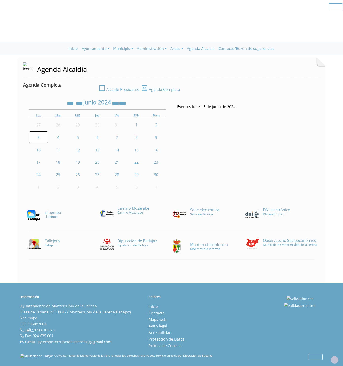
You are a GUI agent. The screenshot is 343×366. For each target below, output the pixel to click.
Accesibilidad (160, 332)
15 (136, 150)
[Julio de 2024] (122, 103)
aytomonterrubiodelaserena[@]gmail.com (75, 342)
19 (78, 162)
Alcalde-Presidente (119, 89)
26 (78, 174)
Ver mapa (28, 317)
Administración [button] (150, 48)
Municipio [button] (121, 48)
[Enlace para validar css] (300, 298)
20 (97, 162)
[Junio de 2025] (115, 103)
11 (58, 150)
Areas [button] (175, 48)
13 (97, 150)
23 (156, 162)
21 (117, 162)
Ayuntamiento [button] (94, 48)
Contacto (157, 313)
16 (156, 150)
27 (97, 174)
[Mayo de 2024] (79, 103)
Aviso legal (158, 326)
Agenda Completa (160, 89)
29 (136, 174)
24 (38, 174)
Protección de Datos (167, 339)
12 (78, 150)
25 (58, 174)
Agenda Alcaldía (201, 48)
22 (136, 162)
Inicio (73, 48)
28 (117, 174)
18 (58, 162)
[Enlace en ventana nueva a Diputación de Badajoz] (37, 356)
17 (38, 162)
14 (117, 150)
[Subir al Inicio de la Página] (334, 360)
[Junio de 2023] (70, 103)
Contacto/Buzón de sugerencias (246, 48)
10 (38, 150)
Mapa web (158, 319)
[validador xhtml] (299, 305)
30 (156, 174)
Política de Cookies (165, 345)
